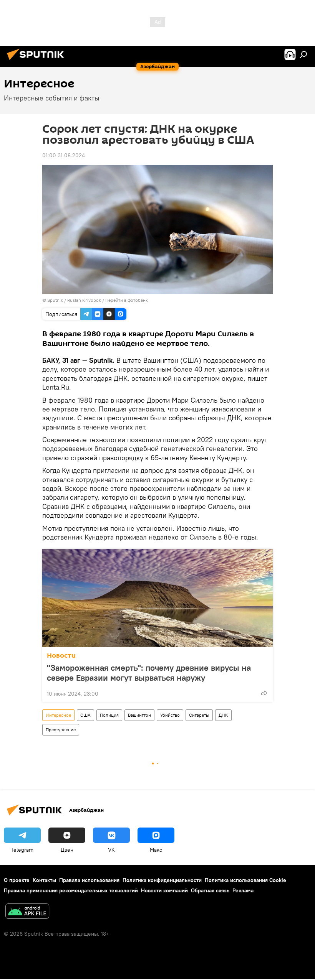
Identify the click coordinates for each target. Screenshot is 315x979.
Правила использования (89, 880)
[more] (264, 693)
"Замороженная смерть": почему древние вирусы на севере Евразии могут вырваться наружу (149, 673)
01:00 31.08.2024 (63, 155)
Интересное (58, 715)
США (85, 715)
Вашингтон (139, 715)
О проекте (17, 880)
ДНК (223, 715)
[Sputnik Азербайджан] (37, 61)
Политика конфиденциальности (162, 880)
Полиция (109, 715)
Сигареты (199, 715)
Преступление (61, 729)
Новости (61, 655)
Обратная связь (210, 890)
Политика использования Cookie (245, 880)
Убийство (170, 715)
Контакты (44, 880)
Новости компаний (164, 890)
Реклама (243, 890)
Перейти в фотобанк (126, 300)
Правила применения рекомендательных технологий (71, 890)
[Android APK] (27, 912)
